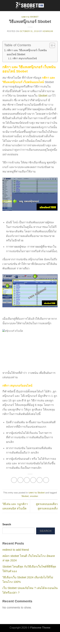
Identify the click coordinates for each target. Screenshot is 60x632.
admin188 (48, 31)
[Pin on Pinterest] (40, 480)
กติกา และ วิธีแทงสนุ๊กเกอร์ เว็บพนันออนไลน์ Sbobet (27, 52)
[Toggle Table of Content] (50, 45)
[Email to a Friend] (33, 480)
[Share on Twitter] (27, 480)
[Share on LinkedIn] (46, 480)
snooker (34, 496)
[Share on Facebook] (20, 480)
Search (6, 524)
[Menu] (4, 5)
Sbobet (42, 95)
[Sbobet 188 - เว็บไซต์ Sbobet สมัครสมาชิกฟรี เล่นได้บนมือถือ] (30, 5)
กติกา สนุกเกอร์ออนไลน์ (24, 58)
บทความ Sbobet (30, 17)
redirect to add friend (15, 549)
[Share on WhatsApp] (14, 480)
